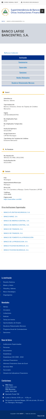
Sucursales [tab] (23, 67)
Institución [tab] (23, 57)
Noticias (6, 316)
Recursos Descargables (31, 2)
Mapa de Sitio (40, 415)
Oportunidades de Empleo (12, 323)
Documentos (7, 350)
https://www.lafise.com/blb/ (13, 199)
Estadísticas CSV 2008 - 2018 (13, 357)
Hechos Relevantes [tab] (23, 77)
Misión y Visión (8, 285)
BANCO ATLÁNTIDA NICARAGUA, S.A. (17, 212)
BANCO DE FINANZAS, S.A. (13, 229)
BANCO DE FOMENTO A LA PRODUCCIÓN (18, 237)
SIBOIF (22, 413)
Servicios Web (8, 367)
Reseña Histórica (9, 282)
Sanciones (6, 332)
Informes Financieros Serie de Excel (15, 363)
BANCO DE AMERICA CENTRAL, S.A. (16, 221)
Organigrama (7, 295)
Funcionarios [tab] (23, 62)
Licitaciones (7, 313)
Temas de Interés (9, 319)
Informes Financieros (10, 360)
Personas (6, 347)
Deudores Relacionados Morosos (14, 326)
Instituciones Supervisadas (12, 344)
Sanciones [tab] (23, 72)
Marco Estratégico (9, 292)
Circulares (6, 310)
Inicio (3, 21)
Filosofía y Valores (9, 288)
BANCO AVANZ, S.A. (11, 216)
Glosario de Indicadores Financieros (15, 373)
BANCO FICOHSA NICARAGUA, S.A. (16, 246)
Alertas (5, 307)
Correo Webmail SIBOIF (11, 2)
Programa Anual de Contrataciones (15, 329)
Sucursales (7, 370)
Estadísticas (7, 354)
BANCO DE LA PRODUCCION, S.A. (16, 241)
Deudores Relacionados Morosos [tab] (23, 83)
